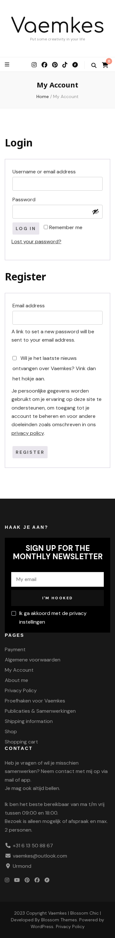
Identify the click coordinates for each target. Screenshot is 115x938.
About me (16, 680)
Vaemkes (57, 26)
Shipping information (29, 721)
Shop (11, 731)
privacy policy (28, 433)
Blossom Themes (59, 920)
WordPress (42, 926)
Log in (26, 228)
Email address (40, 305)
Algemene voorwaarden (32, 659)
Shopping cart (21, 741)
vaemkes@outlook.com (40, 855)
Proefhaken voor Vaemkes (35, 700)
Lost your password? (36, 241)
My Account (19, 670)
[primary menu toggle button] (8, 64)
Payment (15, 649)
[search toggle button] (93, 65)
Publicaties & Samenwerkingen (40, 711)
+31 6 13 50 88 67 (33, 845)
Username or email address (56, 171)
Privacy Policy (21, 690)
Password (36, 199)
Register (30, 452)
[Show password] (95, 211)
